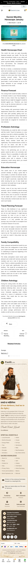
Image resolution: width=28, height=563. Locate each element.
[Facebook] (4, 536)
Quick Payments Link (7, 473)
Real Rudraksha (20, 450)
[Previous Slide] (1, 2)
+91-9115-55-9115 (12, 520)
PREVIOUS (6, 330)
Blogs (3, 460)
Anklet (17, 437)
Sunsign (3, 350)
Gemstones (19, 445)
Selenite (4, 447)
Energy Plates (5, 442)
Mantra (17, 471)
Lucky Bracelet (6, 437)
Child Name (19, 465)
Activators (4, 452)
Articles (18, 458)
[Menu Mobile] (2, 10)
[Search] (24, 6)
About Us (4, 458)
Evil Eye (18, 442)
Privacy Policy (5, 468)
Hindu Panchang (20, 468)
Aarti (17, 460)
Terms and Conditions (8, 471)
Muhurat (18, 473)
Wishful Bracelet (6, 440)
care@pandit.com (12, 528)
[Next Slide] (26, 2)
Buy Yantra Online (20, 452)
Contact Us (5, 463)
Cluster (17, 440)
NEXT (23, 330)
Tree (3, 445)
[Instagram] (11, 536)
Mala (17, 447)
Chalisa (17, 463)
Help (3, 465)
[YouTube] (15, 536)
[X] (8, 536)
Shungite (4, 450)
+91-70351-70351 (12, 516)
